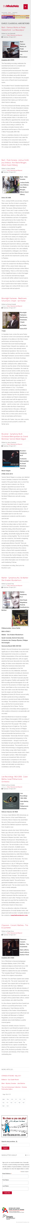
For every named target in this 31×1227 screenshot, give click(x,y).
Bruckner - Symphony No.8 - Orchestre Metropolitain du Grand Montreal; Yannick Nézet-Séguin (15, 436)
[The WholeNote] (11, 6)
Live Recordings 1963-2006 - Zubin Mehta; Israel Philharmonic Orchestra (15, 779)
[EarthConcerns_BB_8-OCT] (14, 1126)
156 (11, 1102)
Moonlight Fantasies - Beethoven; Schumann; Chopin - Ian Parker (14, 299)
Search (5, 1148)
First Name (5, 1180)
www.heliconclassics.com (19, 915)
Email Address (7, 1173)
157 (15, 1102)
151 (16, 1099)
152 (20, 1099)
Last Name (5, 1186)
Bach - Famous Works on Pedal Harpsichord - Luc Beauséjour (13, 28)
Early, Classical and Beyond (14, 35)
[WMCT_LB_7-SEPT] (15, 17)
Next (3, 1106)
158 (19, 1102)
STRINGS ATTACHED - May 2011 (11, 1076)
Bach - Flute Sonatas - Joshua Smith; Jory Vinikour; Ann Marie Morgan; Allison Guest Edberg (15, 162)
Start (3, 1099)
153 (24, 1099)
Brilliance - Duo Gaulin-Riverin (10, 1079)
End (8, 1106)
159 (23, 1102)
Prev (8, 1099)
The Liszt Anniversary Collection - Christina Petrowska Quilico (14, 1088)
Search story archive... (9, 1141)
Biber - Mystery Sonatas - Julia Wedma (13, 1083)
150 (12, 1099)
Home (9, 12)
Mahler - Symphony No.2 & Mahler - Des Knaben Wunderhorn (15, 579)
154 (3, 1102)
